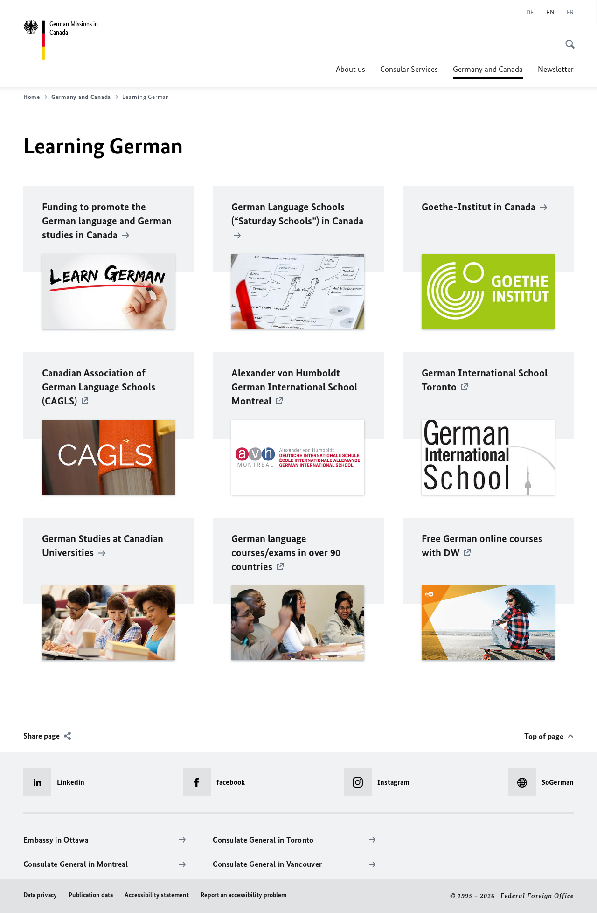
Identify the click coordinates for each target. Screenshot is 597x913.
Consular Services (409, 69)
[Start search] (567, 39)
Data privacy (40, 895)
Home (31, 96)
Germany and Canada (488, 71)
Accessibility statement (157, 895)
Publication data (91, 895)
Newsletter (556, 69)
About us (350, 69)
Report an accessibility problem (243, 895)
